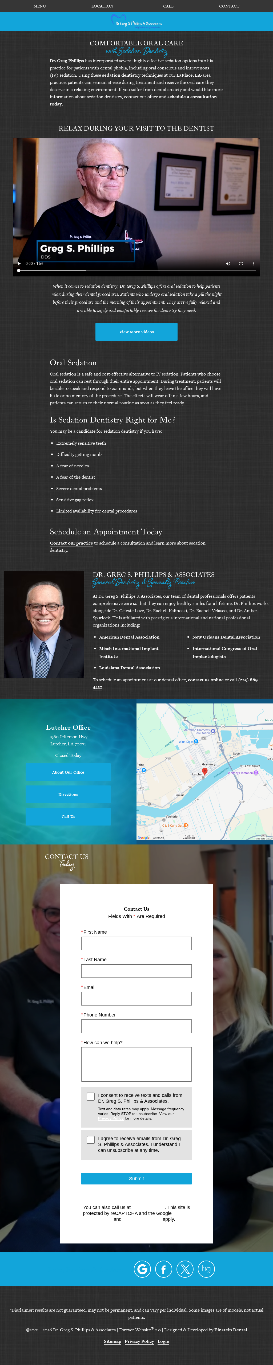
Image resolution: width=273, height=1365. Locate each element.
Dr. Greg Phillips (67, 60)
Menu (40, 6)
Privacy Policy (111, 1118)
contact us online (206, 679)
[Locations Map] (204, 771)
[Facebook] (163, 1269)
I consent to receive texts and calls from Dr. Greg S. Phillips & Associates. (141, 1106)
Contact (229, 6)
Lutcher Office (68, 727)
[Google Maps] (142, 1269)
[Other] (206, 1269)
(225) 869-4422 (148, 1207)
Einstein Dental (230, 1330)
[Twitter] (185, 1269)
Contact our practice (71, 543)
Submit (136, 1178)
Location (102, 6)
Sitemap (112, 1341)
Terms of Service (142, 1219)
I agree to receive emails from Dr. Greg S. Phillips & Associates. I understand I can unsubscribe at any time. (139, 1144)
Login (163, 1341)
